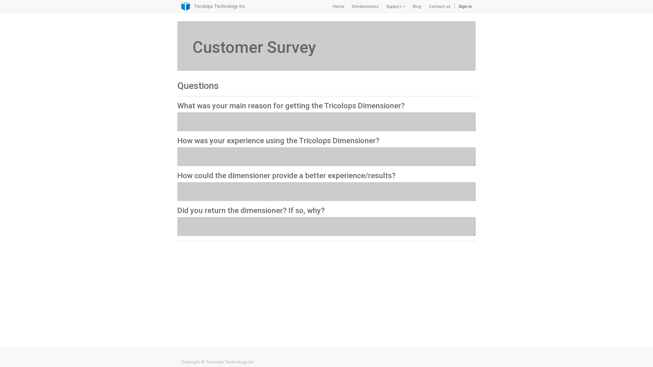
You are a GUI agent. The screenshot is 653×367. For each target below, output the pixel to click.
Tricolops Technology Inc (219, 6)
